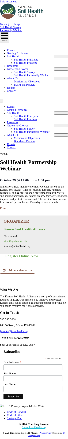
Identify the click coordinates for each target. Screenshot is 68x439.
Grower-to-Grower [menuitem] (17, 68)
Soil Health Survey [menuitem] (24, 72)
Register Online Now (21, 256)
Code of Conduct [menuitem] (16, 411)
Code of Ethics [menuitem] (15, 415)
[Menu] (1, 100)
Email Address (12, 362)
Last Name (9, 384)
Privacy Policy (46, 433)
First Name (9, 373)
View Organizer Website (15, 241)
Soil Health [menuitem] (13, 56)
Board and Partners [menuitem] (24, 84)
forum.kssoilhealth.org (34, 427)
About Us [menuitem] (12, 78)
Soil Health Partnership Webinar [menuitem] (31, 75)
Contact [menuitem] (11, 90)
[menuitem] (61, 56)
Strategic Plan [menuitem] (14, 418)
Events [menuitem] (10, 50)
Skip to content (8, 1)
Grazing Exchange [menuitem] (17, 53)
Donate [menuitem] (11, 87)
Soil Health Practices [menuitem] (25, 62)
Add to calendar (18, 270)
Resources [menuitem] (12, 65)
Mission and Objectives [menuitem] (27, 81)
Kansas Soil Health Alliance (24, 229)
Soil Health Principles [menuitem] (26, 59)
